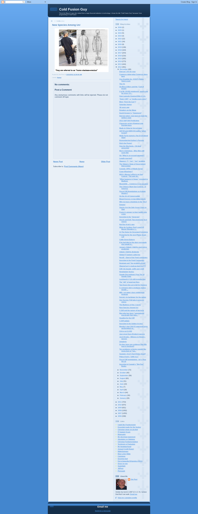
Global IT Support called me (129, 255)
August (123, 378)
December (124, 69)
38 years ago (124, 107)
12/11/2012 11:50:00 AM (74, 74)
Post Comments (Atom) (74, 166)
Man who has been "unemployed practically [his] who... (131, 314)
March (122, 392)
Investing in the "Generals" (129, 217)
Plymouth (121, 471)
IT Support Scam (124, 432)
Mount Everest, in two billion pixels (132, 199)
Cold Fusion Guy (73, 9)
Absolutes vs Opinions (126, 439)
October (123, 373)
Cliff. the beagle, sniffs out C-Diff (131, 269)
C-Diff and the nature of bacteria (131, 310)
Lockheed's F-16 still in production (132, 279)
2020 (120, 44)
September (124, 375)
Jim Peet (134, 479)
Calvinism (121, 456)
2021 (120, 41)
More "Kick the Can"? (127, 102)
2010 (120, 405)
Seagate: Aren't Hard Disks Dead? (132, 354)
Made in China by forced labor (130, 128)
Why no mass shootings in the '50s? (133, 202)
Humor (59, 77)
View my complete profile (127, 498)
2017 (120, 53)
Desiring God (123, 459)
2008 (120, 410)
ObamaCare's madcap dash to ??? (132, 266)
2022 (120, 39)
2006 (120, 416)
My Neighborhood (124, 446)
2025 (120, 30)
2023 (120, 36)
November (124, 370)
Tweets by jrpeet (121, 19)
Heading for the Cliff (127, 318)
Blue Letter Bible (124, 454)
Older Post (105, 162)
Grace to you (123, 463)
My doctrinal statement (126, 437)
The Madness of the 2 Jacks (130, 305)
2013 (120, 64)
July (121, 381)
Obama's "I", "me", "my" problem (132, 161)
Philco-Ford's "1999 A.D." (129, 357)
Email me (133, 494)
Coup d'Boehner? (126, 171)
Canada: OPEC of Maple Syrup (131, 169)
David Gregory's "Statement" (130, 113)
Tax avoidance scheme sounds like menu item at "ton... (132, 350)
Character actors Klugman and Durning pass (131, 124)
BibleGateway (123, 451)
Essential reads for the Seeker (129, 427)
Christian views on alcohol (128, 429)
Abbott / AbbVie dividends (129, 252)
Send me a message (103, 511)
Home (81, 162)
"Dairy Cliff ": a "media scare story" (133, 99)
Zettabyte (123, 341)
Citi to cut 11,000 (125, 331)
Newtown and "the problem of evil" (132, 263)
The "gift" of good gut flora (129, 282)
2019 (120, 47)
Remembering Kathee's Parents (131, 140)
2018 (120, 50)
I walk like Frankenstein (127, 425)
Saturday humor (125, 104)
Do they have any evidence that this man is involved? (133, 345)
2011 (120, 402)
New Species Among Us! (66, 25)
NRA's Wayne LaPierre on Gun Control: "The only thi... (131, 175)
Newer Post (58, 162)
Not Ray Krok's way (127, 224)
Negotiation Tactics (126, 272)
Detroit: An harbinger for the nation (132, 297)
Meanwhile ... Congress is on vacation (133, 184)
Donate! (122, 205)
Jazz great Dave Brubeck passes (132, 334)
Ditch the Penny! (125, 143)
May (121, 387)
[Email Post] (82, 74)
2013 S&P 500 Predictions (129, 120)
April (122, 390)
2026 (120, 27)
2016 (120, 56)
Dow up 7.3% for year (127, 71)
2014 (120, 61)
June (122, 384)
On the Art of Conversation (129, 196)
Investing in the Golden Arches (131, 324)
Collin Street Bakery (127, 239)
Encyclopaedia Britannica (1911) (130, 461)
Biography (122, 434)
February (123, 395)
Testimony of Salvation (126, 444)
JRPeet (120, 468)
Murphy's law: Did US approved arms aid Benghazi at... (133, 327)
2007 (120, 413)
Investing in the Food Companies (131, 260)
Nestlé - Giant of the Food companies (133, 257)
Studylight (121, 466)
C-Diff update (124, 321)
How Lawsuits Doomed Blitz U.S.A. (132, 96)
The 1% (122, 84)
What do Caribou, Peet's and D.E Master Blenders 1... (131, 228)
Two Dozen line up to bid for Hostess (133, 285)
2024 (120, 33)
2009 (120, 407)
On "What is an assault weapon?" (132, 155)
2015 (120, 58)
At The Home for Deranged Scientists (133, 232)
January (123, 398)
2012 (120, 67)
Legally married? (125, 158)
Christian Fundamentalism (128, 442)
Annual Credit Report (126, 449)
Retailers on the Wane (127, 110)
